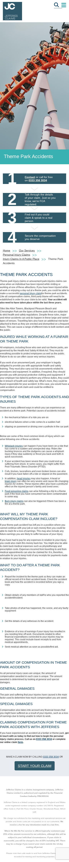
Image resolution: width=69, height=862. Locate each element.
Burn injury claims (14, 501)
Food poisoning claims (16, 491)
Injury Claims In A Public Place (21, 258)
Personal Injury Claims (16, 254)
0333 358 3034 (38, 180)
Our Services (27, 250)
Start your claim (34, 766)
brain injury (10, 481)
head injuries (23, 478)
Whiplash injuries (14, 446)
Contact (30, 177)
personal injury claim (30, 293)
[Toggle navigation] (63, 5)
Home (6, 250)
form (20, 742)
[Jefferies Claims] (12, 11)
